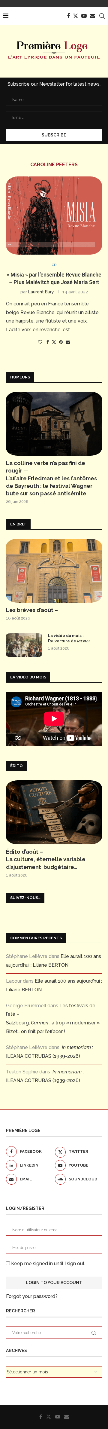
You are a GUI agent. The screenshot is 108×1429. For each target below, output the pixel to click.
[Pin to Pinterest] (61, 342)
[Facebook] (68, 16)
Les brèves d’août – (32, 610)
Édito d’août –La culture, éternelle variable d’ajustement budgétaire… (46, 859)
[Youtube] (84, 16)
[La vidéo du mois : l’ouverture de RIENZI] (24, 645)
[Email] (92, 16)
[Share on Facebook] (47, 342)
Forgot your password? (32, 1296)
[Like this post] (40, 342)
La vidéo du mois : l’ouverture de (69, 638)
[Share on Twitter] (54, 341)
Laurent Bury (41, 291)
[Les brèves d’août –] (54, 571)
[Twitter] (75, 16)
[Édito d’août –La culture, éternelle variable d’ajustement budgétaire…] (54, 812)
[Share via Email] (68, 342)
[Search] (102, 16)
